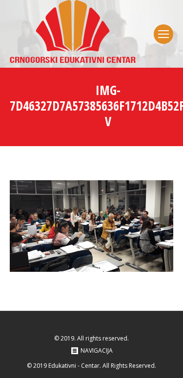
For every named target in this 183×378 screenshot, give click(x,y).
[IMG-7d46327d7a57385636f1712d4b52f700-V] (91, 226)
